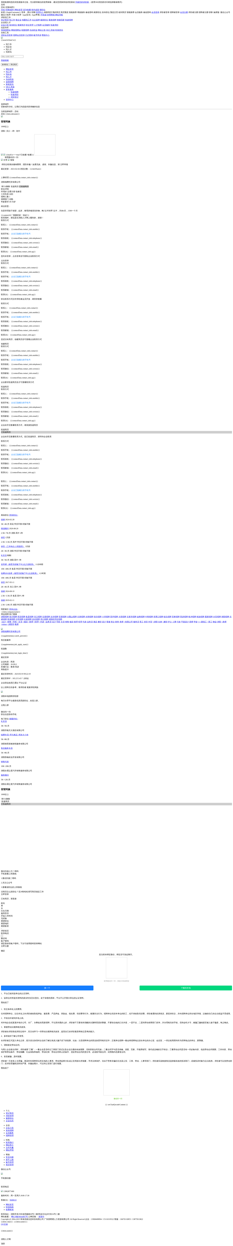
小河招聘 (106, 617)
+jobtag (4, 624)
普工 (141, 622)
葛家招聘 (209, 617)
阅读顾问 (5, 528)
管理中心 (40, 12)
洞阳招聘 (225, 617)
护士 (170, 622)
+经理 (36, 622)
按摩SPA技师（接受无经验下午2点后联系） (19, 573)
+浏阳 (155, 622)
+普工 (209, 622)
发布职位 (13, 25)
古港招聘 (81, 617)
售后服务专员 (7, 748)
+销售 (8, 622)
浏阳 (219, 622)
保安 (3, 537)
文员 (63, 622)
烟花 (71, 622)
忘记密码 (29, 35)
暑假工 (204, 622)
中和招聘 (149, 617)
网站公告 (42, 30)
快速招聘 (69, 20)
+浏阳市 (10, 624)
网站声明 (10, 1150)
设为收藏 (27, 10)
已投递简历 (6, 432)
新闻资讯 (10, 84)
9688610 (13, 1200)
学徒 (196, 622)
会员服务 (46, 25)
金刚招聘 (141, 617)
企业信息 (10, 1121)
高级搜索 (5, 60)
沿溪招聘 (46, 617)
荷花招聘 (21, 617)
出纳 (160, 622)
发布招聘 (10, 1130)
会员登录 (155, 12)
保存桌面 (35, 10)
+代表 (41, 622)
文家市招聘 (131, 617)
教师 (17, 624)
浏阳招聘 (5, 617)
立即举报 (64, 164)
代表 (85, 622)
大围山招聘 (72, 617)
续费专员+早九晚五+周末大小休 (14, 735)
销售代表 (5, 762)
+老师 (223, 622)
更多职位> (13, 515)
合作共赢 (10, 1148)
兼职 (100, 622)
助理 (76, 622)
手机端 (43, 15)
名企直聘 (36, 20)
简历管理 (10, 1165)
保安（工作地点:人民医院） (13, 546)
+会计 (3, 622)
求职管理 (10, 1116)
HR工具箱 (50, 30)
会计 (54, 622)
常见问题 (10, 1157)
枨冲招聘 (192, 617)
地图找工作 (27, 20)
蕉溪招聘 (11, 619)
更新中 (41, 1217)
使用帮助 (51, 15)
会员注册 (184, 12)
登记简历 (5, 20)
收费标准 (10, 1210)
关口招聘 (38, 617)
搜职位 (42, 10)
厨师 (191, 622)
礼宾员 (4, 555)
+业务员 (48, 622)
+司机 (14, 622)
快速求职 (54, 25)
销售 (67, 622)
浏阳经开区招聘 (55, 619)
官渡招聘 (63, 617)
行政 (179, 622)
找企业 (9, 74)
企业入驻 (5, 25)
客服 (108, 622)
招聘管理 (10, 1135)
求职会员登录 (7, 35)
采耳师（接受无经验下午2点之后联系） (18, 564)
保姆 (3, 520)
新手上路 (10, 1160)
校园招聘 (25, 30)
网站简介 (10, 1145)
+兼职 (164, 622)
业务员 (90, 622)
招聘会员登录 (19, 35)
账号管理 (10, 1162)
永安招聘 (217, 617)
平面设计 (185, 622)
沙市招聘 (19, 619)
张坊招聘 (97, 617)
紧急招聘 (52, 20)
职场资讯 (59, 30)
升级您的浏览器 (82, 2)
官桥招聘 (176, 617)
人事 (174, 622)
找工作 (12, 20)
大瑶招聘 (122, 617)
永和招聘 (89, 617)
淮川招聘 (13, 617)
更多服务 (10, 89)
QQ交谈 (4, 1224)
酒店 (95, 622)
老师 (121, 622)
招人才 (9, 77)
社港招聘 (28, 619)
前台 (113, 622)
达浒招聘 (54, 617)
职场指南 (10, 1207)
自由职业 (33, 30)
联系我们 (10, 1142)
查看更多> (13, 719)
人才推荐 (38, 25)
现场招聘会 (6, 30)
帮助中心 (46, 35)
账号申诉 (37, 35)
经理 (80, 622)
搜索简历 (21, 25)
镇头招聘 (167, 617)
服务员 (136, 622)
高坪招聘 (114, 617)
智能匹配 (61, 20)
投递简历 (14, 186)
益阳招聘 (10, 82)
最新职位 (44, 20)
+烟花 (25, 622)
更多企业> (13, 609)
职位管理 (29, 25)
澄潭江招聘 (158, 617)
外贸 (150, 622)
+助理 (30, 622)
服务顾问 (5, 775)
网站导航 (59, 15)
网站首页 (19, 10)
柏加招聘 (200, 617)
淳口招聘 (44, 619)
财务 (117, 622)
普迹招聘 (184, 617)
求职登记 (14, 97)
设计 (104, 622)
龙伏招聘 (36, 619)
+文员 (19, 622)
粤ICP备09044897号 (19, 1217)
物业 (215, 622)
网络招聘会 (16, 30)
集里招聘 (29, 617)
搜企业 (18, 20)
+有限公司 (128, 622)
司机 (58, 622)
